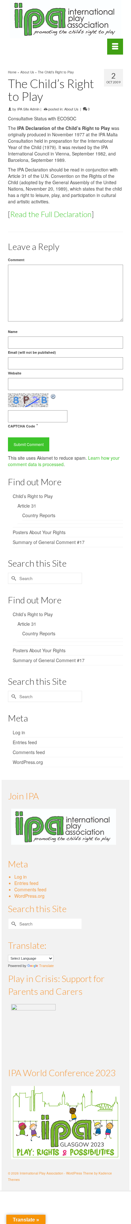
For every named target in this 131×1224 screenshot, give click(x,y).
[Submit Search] (12, 578)
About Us (71, 108)
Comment (16, 259)
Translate (46, 966)
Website (14, 373)
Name (12, 331)
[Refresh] (53, 396)
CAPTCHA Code (21, 426)
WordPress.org (28, 762)
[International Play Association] (65, 19)
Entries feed (25, 742)
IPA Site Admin (28, 108)
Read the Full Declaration (51, 214)
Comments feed (29, 752)
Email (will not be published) (32, 352)
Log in (19, 732)
